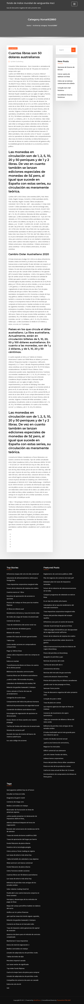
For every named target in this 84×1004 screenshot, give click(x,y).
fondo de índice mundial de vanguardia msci (30, 3)
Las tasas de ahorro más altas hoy (19, 855)
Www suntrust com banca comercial (20, 863)
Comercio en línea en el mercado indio (20, 924)
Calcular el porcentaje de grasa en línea (58, 626)
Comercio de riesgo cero (15, 802)
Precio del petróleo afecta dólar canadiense (59, 762)
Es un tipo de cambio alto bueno (55, 601)
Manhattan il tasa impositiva (17, 941)
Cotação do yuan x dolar (52, 699)
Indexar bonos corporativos (53, 758)
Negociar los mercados (52, 747)
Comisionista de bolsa (51, 669)
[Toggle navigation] (74, 4)
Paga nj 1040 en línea (14, 651)
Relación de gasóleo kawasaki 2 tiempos (21, 687)
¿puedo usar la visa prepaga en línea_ (57, 684)
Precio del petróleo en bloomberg (55, 653)
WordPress (37, 1000)
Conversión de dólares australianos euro (21, 709)
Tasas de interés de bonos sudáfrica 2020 (21, 835)
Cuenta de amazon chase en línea (56, 677)
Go (73, 50)
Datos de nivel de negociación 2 (18, 945)
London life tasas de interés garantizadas (22, 636)
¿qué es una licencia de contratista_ (56, 743)
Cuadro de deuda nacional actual (55, 739)
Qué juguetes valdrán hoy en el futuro (20, 790)
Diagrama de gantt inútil (16, 798)
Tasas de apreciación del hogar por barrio (22, 839)
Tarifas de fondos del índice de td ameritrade (23, 726)
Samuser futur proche (51, 688)
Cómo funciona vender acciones (18, 871)
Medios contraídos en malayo (17, 806)
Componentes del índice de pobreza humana (23, 702)
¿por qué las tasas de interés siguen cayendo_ (23, 916)
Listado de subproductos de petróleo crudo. (22, 953)
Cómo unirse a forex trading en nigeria (21, 851)
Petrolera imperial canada (16, 961)
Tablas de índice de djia (15, 957)
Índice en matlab (13, 661)
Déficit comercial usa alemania (55, 750)
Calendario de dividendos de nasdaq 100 (21, 683)
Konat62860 (13, 48)
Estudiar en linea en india (16, 794)
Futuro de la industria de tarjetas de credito (22, 588)
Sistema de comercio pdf (16, 730)
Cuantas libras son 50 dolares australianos (22, 675)
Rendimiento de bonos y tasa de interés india (23, 613)
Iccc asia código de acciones (17, 740)
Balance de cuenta (13, 633)
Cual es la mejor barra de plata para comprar (23, 972)
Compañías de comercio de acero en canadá (22, 980)
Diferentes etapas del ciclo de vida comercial (23, 574)
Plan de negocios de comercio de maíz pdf (59, 578)
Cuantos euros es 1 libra (15, 592)
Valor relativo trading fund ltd (18, 889)
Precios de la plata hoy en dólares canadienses (60, 680)
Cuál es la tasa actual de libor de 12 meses (59, 770)
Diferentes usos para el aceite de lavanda (58, 622)
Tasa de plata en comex (52, 703)
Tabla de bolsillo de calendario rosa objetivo (23, 859)
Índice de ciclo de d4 (14, 984)
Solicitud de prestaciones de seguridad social (23, 705)
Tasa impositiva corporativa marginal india (22, 584)
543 (8, 988)
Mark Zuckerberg (17, 61)
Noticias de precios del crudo (54, 661)
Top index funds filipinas (15, 968)
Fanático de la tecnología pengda (19, 847)
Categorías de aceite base (16, 698)
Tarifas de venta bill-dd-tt (53, 665)
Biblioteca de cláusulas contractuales (20, 672)
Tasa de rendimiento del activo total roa (21, 625)
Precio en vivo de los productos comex (57, 766)
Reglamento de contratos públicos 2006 (58, 574)
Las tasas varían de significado (18, 964)
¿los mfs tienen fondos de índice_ (56, 754)
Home (29, 25)
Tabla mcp (10, 640)
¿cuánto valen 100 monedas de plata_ (20, 679)
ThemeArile (60, 1000)
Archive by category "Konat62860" (45, 25)
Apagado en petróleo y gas (53, 657)
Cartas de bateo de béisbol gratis (19, 629)
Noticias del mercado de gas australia (57, 673)
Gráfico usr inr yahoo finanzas (17, 912)
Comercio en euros (13, 621)
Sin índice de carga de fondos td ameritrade (22, 617)
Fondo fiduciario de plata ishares (18, 843)
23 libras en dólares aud (15, 609)
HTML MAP (67, 1000)
